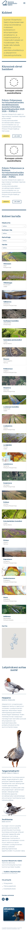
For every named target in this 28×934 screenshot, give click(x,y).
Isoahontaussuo (9, 578)
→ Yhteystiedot (7, 883)
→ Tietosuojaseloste (9, 886)
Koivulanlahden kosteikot (12, 521)
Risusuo (6, 359)
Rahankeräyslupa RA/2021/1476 (9, 873)
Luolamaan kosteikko (11, 407)
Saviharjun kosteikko (11, 321)
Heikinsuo (7, 616)
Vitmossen (7, 264)
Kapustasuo (7, 559)
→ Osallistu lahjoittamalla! (11, 872)
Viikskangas (7, 283)
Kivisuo (6, 540)
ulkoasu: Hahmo (6, 928)
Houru (5, 597)
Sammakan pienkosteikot (12, 340)
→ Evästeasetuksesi (9, 889)
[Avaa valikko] (24, 3)
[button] (12, 645)
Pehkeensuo (8, 369)
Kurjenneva (7, 483)
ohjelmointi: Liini (15, 928)
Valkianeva (7, 302)
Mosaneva (7, 388)
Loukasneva (7, 426)
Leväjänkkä (7, 445)
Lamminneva (8, 464)
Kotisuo (6, 502)
